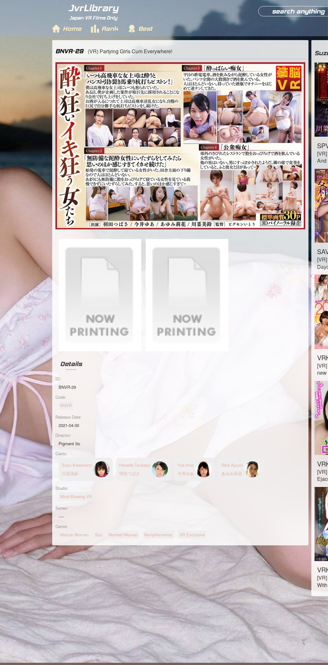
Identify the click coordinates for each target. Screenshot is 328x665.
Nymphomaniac (158, 535)
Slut (98, 535)
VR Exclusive (192, 535)
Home (72, 28)
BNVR (66, 405)
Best (145, 28)
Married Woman (123, 535)
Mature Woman (74, 535)
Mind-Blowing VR (76, 496)
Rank (110, 28)
